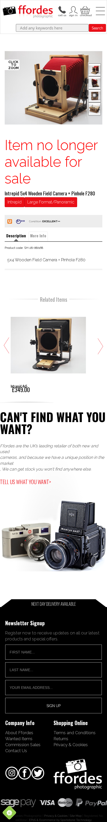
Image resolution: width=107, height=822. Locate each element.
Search (97, 28)
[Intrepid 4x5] (48, 350)
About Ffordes (19, 732)
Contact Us (16, 750)
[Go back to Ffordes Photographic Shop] (27, 12)
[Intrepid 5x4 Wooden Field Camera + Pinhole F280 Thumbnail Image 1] (94, 83)
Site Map (76, 816)
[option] (53, 88)
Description (16, 235)
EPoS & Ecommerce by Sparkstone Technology (60, 820)
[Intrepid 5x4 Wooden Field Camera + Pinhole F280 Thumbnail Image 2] (94, 96)
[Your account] (62, 9)
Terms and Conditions (75, 732)
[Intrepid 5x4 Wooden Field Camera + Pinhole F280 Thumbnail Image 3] (94, 109)
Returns (61, 738)
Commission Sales (23, 744)
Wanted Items (18, 738)
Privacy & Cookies (71, 744)
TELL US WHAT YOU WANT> (25, 482)
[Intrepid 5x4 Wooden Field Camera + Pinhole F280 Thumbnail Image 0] (53, 88)
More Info (38, 235)
